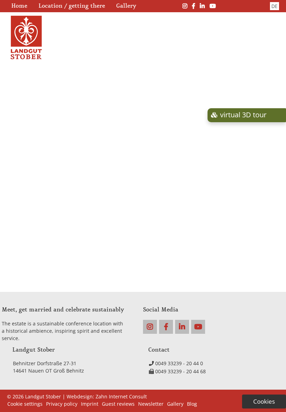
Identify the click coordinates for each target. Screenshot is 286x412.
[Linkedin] (202, 6)
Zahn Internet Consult (121, 396)
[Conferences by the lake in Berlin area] (26, 57)
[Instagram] (184, 6)
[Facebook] (193, 6)
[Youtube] (213, 6)
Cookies (264, 401)
